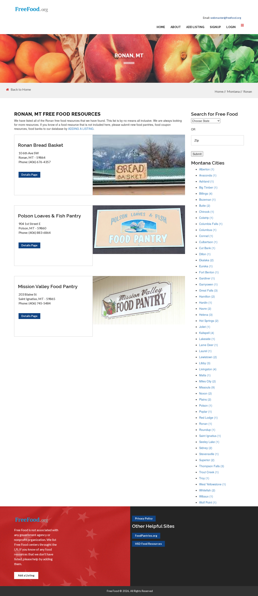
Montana (233, 91)
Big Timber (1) (208, 187)
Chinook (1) (206, 212)
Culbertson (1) (208, 242)
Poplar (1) (205, 411)
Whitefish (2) (207, 490)
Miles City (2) (207, 381)
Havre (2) (205, 308)
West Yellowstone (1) (212, 484)
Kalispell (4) (206, 333)
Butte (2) (204, 206)
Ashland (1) (206, 181)
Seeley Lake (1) (209, 442)
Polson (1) (205, 405)
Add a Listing (26, 575)
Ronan (247, 91)
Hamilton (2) (207, 296)
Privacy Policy (144, 518)
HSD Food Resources (148, 543)
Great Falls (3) (208, 290)
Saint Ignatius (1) (210, 436)
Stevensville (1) (209, 454)
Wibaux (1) (206, 496)
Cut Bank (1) (207, 248)
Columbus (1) (207, 230)
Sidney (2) (205, 448)
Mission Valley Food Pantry (48, 286)
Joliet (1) (204, 327)
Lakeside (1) (207, 339)
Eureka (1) (206, 266)
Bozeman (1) (207, 199)
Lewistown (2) (208, 357)
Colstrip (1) (206, 218)
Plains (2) (205, 399)
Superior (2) (206, 460)
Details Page (29, 174)
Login (231, 27)
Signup (215, 27)
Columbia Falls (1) (211, 224)
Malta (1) (205, 375)
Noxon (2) (205, 393)
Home (161, 27)
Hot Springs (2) (208, 321)
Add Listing (195, 27)
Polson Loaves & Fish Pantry (49, 215)
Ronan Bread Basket (40, 145)
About (176, 27)
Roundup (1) (207, 430)
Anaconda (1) (207, 175)
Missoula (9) (207, 387)
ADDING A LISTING (81, 129)
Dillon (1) (205, 254)
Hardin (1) (205, 302)
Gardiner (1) (207, 278)
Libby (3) (204, 363)
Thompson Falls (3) (211, 466)
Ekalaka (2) (206, 260)
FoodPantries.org (146, 535)
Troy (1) (204, 478)
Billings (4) (205, 193)
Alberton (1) (206, 169)
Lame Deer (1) (208, 345)
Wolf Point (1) (207, 502)
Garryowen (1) (208, 284)
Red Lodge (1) (208, 418)
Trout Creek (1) (209, 472)
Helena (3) (206, 315)
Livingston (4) (207, 369)
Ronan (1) (205, 424)
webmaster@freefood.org (225, 17)
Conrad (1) (206, 236)
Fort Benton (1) (209, 272)
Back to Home (21, 89)
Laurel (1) (205, 351)
